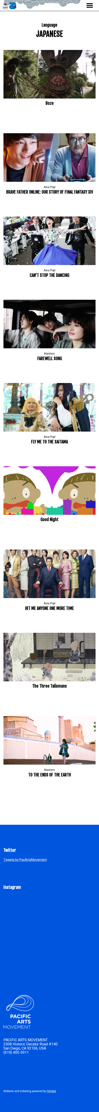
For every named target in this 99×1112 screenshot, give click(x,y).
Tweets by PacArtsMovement (25, 860)
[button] (90, 5)
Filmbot (51, 1091)
